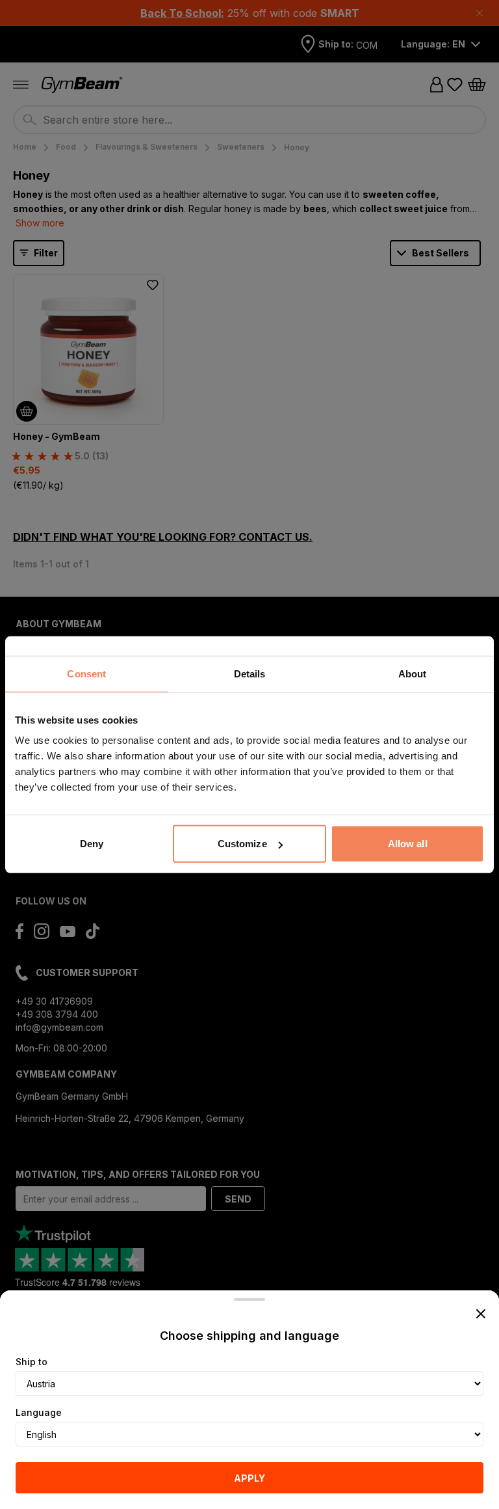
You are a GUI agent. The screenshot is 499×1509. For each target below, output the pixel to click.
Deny (91, 843)
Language (39, 1412)
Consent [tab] (86, 673)
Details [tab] (250, 673)
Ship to (31, 1361)
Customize (242, 843)
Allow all (408, 843)
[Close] (481, 1314)
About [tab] (412, 673)
